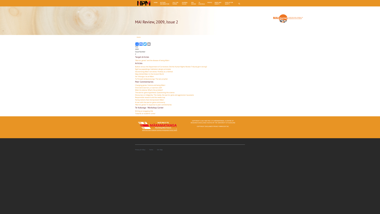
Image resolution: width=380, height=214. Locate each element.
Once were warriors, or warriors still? (148, 88)
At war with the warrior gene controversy (150, 102)
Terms (151, 150)
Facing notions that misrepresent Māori (149, 100)
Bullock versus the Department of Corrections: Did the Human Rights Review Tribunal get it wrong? (171, 67)
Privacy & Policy (140, 150)
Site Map (160, 150)
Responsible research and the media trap (150, 97)
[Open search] (239, 3)
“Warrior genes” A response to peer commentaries (153, 105)
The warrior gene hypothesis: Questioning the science (154, 93)
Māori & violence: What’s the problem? (149, 90)
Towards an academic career (145, 114)
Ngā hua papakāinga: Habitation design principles (153, 69)
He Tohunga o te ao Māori (144, 76)
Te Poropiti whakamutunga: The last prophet (151, 79)
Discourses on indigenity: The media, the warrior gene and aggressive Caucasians (164, 95)
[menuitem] (155, 2)
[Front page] (144, 3)
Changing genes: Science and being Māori (150, 85)
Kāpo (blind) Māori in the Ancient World (149, 74)
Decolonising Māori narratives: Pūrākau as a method (154, 72)
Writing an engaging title (144, 111)
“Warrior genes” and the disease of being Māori (152, 60)
